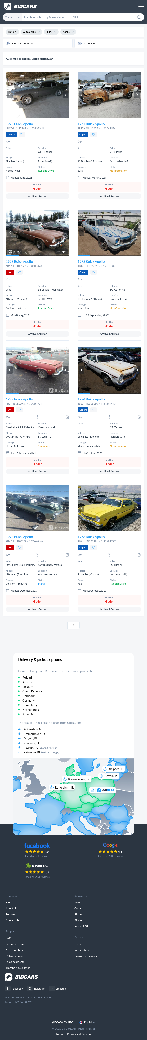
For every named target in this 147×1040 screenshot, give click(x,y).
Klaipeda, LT (31, 743)
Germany (28, 700)
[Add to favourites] (22, 134)
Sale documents (15, 961)
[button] (10, 94)
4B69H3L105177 (16, 266)
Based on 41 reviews (37, 856)
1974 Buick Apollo (19, 124)
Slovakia (27, 714)
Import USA (81, 926)
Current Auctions (22, 43)
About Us (11, 908)
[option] (37, 95)
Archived (89, 43)
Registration (81, 950)
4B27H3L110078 (16, 403)
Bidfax (78, 914)
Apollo (66, 31)
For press (11, 914)
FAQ (8, 938)
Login (77, 944)
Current (9, 17)
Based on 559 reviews (110, 856)
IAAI (77, 902)
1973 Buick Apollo (19, 261)
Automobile (29, 31)
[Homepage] (20, 6)
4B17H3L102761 (88, 266)
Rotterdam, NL (33, 729)
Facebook (17, 988)
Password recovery (85, 955)
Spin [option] (64, 251)
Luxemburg (29, 705)
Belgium (27, 686)
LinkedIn (61, 988)
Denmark (28, 696)
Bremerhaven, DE (35, 733)
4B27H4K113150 (88, 403)
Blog (8, 902)
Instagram (39, 988)
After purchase (15, 950)
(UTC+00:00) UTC (63, 1022)
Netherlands (30, 709)
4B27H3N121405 (88, 541)
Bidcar (78, 920)
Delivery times (14, 955)
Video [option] (17, 251)
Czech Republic (32, 691)
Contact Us (12, 920)
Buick (49, 31)
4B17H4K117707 (16, 128)
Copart (78, 908)
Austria (27, 682)
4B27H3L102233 (16, 541)
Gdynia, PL (31, 738)
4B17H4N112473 (88, 128)
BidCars (12, 31)
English (88, 1022)
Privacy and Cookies (79, 1034)
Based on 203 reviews (37, 876)
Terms (59, 1034)
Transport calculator (18, 967)
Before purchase (15, 944)
